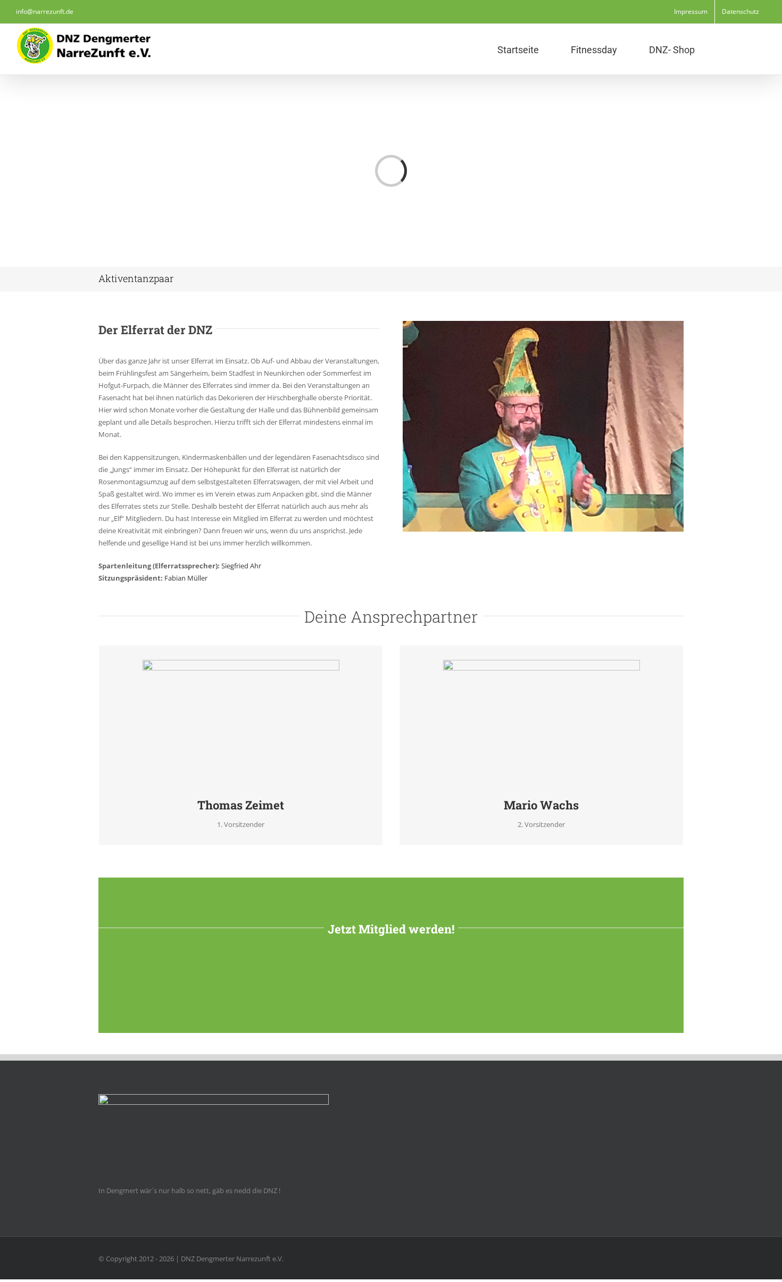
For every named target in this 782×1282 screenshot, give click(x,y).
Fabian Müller (185, 578)
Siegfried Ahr (241, 565)
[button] (730, 49)
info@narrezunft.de (44, 11)
